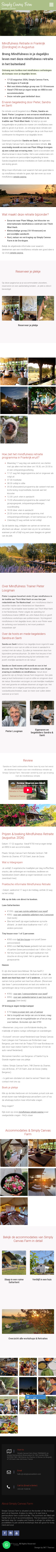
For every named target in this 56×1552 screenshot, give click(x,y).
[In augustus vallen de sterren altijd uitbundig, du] (28, 1386)
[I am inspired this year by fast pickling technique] (9, 1424)
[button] (6, 1545)
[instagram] (10, 1533)
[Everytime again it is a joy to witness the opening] (28, 1367)
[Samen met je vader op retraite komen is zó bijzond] (9, 1405)
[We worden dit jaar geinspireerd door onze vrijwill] (47, 1367)
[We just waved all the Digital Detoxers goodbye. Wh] (28, 1405)
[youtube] (16, 1533)
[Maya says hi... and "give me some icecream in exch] (9, 1386)
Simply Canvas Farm (17, 4)
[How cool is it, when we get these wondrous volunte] (47, 1386)
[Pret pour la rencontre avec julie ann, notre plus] (9, 1367)
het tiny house (23, 946)
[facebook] (4, 1533)
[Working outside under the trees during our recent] (47, 1405)
